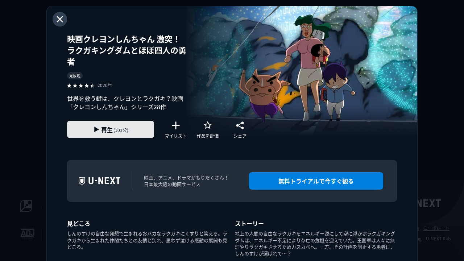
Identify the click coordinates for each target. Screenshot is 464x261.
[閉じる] (60, 19)
